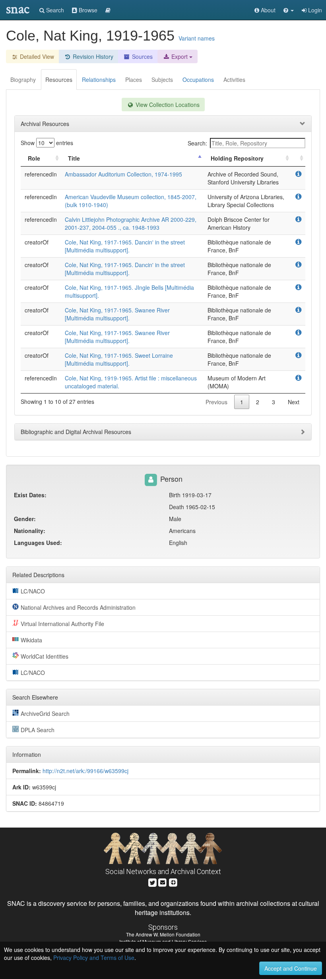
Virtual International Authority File (62, 624)
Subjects (162, 79)
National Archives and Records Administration (78, 607)
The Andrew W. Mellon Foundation (163, 934)
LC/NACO (33, 591)
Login (314, 10)
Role (34, 158)
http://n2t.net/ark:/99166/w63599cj (85, 771)
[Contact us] (162, 881)
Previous (216, 402)
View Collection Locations (167, 105)
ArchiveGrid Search (45, 713)
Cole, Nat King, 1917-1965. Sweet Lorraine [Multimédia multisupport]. (119, 359)
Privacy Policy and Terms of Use (93, 958)
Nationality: (29, 531)
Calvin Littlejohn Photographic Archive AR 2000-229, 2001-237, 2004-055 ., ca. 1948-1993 (130, 223)
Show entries (47, 143)
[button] (288, 10)
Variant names (197, 38)
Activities (234, 79)
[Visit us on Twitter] (152, 881)
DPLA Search (37, 730)
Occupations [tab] (198, 79)
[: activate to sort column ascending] (298, 158)
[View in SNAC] (298, 174)
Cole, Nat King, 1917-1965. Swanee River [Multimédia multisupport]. (117, 314)
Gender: (25, 519)
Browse (87, 10)
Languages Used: (38, 543)
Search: (197, 143)
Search (54, 10)
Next (293, 402)
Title (74, 158)
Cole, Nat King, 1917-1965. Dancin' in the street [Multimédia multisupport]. (125, 246)
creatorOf (37, 242)
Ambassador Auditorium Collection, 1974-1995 (123, 174)
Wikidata (31, 640)
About (267, 10)
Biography (23, 79)
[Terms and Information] (173, 881)
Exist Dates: (30, 495)
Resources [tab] (58, 79)
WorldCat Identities (44, 656)
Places (133, 79)
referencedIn (41, 174)
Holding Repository (237, 158)
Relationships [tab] (99, 79)
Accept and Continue (290, 968)
